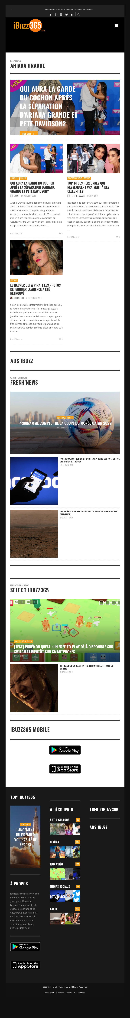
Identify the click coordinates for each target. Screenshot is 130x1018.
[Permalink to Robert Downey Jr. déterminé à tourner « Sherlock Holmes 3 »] (68, 852)
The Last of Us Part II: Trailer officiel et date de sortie (86, 667)
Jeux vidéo (56, 864)
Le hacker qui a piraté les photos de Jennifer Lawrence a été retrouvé (35, 289)
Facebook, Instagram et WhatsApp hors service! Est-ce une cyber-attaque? (90, 460)
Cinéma (54, 842)
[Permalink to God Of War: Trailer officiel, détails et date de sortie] (68, 874)
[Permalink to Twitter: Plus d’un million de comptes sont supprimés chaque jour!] (76, 896)
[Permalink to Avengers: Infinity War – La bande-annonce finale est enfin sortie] (76, 852)
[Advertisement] (68, 40)
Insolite (15, 178)
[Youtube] (71, 14)
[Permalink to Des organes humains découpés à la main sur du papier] (76, 829)
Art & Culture (59, 820)
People (23, 178)
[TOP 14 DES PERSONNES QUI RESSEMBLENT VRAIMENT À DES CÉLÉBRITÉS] (88, 158)
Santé (53, 909)
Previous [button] (15, 122)
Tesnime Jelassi (78, 196)
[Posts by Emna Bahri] (11, 298)
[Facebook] (50, 14)
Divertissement (75, 178)
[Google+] (56, 14)
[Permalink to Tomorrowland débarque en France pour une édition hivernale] (68, 829)
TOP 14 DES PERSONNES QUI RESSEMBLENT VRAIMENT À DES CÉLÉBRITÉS (88, 187)
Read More (15, 233)
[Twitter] (66, 14)
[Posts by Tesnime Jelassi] (68, 196)
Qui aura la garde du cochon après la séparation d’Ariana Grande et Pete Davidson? (32, 187)
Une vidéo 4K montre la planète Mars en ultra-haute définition (88, 513)
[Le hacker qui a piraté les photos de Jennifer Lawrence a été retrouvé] (31, 258)
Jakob (17, 196)
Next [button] (115, 122)
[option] (65, 107)
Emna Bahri (19, 298)
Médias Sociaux (60, 886)
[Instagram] (61, 14)
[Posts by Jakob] (11, 196)
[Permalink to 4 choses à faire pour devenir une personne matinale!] (57, 918)
